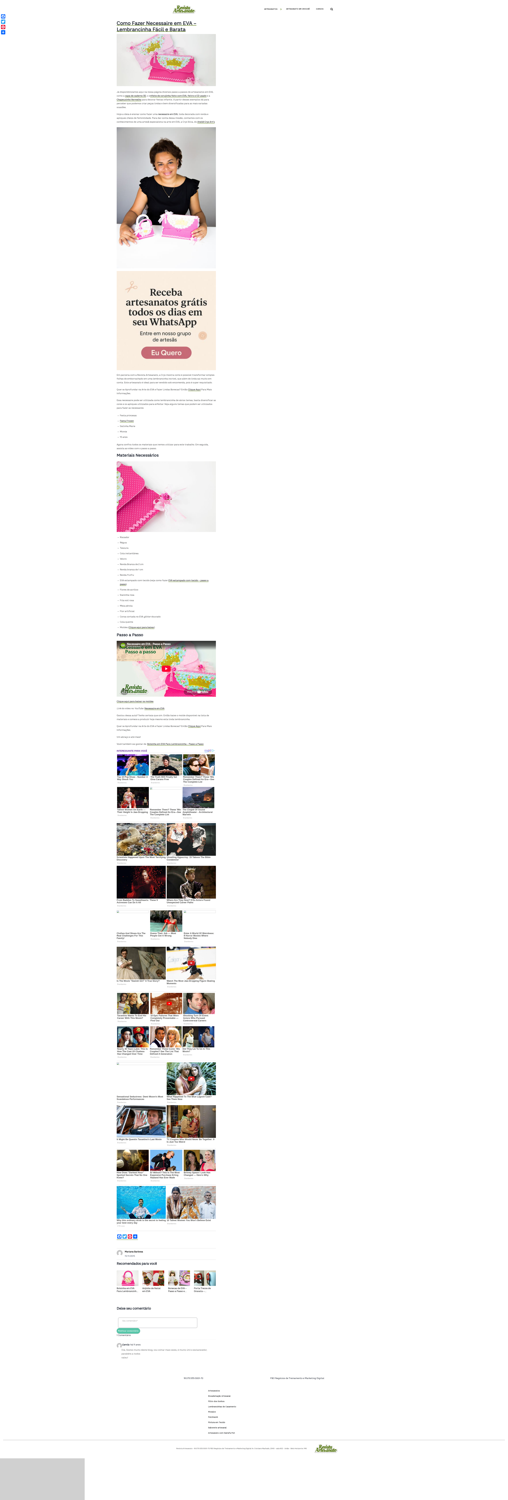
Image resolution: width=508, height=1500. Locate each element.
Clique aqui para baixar (141, 628)
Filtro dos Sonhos (216, 1401)
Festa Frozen (127, 421)
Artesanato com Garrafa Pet (221, 1433)
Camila (125, 1345)
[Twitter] (3, 21)
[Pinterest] (3, 27)
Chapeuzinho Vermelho (129, 100)
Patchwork (213, 1417)
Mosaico (212, 1412)
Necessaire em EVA (154, 709)
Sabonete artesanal (217, 1428)
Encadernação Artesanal (219, 1396)
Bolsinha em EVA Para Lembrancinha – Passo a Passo (175, 744)
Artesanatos (214, 1391)
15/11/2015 (130, 1256)
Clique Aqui (194, 390)
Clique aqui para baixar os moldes (135, 702)
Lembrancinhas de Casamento (222, 1407)
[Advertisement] (282, 40)
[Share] (3, 32)
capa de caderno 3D (135, 96)
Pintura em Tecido (216, 1422)
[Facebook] (3, 16)
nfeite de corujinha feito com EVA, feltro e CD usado (178, 96)
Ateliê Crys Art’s (206, 122)
